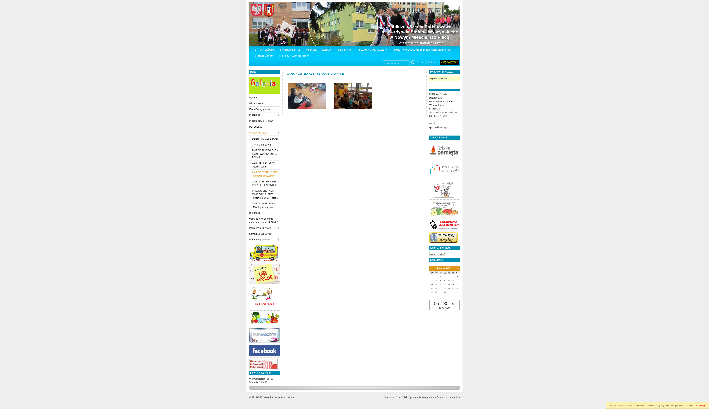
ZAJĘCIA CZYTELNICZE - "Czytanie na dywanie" (265, 174)
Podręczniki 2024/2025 (261, 228)
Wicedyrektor (256, 103)
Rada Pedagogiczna (259, 109)
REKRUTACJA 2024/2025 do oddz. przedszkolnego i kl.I (422, 49)
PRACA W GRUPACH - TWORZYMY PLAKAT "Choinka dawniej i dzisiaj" (265, 194)
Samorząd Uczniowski (260, 233)
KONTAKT (327, 49)
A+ (423, 62)
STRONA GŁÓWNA (265, 49)
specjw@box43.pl (438, 127)
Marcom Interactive (449, 397)
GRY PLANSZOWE (261, 144)
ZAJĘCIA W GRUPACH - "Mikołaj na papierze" (264, 205)
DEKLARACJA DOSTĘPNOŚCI (294, 56)
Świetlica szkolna (258, 132)
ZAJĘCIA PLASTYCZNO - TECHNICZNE (265, 165)
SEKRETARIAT (346, 49)
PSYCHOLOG (255, 126)
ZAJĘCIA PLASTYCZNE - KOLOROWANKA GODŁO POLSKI (265, 154)
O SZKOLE (311, 49)
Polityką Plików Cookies (682, 405)
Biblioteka (254, 212)
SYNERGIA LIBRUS (290, 49)
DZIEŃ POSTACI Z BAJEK (265, 138)
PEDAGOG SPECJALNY (261, 121)
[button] (278, 115)
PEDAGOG (254, 115)
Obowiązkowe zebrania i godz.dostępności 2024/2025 (264, 220)
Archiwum (433, 62)
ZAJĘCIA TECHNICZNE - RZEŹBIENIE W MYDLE (265, 183)
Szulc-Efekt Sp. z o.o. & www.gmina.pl (416, 397)
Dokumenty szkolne (259, 239)
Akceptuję (700, 405)
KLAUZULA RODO (264, 56)
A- (418, 62)
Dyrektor (253, 97)
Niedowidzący (449, 62)
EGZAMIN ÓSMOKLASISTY (373, 49)
